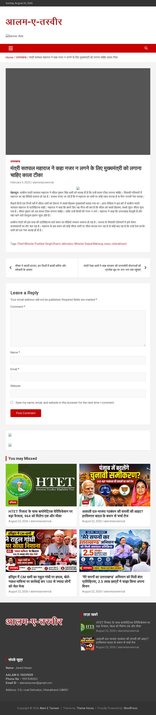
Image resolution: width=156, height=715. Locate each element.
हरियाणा (13, 502)
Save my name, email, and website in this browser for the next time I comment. (65, 402)
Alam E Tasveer (49, 708)
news (107, 243)
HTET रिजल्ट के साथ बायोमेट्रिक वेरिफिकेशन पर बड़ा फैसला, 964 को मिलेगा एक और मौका (40, 513)
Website (15, 386)
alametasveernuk (43, 182)
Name (15, 352)
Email (14, 369)
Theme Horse (85, 708)
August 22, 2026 (18, 521)
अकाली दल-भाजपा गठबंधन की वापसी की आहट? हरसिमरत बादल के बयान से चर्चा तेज (112, 513)
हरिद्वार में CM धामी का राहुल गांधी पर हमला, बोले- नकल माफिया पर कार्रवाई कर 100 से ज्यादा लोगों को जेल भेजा (39, 581)
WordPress (131, 708)
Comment (17, 306)
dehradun (67, 243)
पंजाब (85, 502)
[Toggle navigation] (11, 48)
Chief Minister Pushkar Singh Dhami (39, 243)
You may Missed (22, 458)
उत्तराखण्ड (15, 161)
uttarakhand (119, 243)
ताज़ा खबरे (91, 614)
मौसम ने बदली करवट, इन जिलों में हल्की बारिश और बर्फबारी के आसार (40, 268)
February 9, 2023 (20, 182)
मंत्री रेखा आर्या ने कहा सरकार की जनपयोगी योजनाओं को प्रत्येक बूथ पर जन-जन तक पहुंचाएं (112, 268)
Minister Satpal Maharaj (88, 243)
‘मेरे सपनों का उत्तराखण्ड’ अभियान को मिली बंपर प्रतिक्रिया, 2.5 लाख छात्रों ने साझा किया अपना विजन (113, 581)
